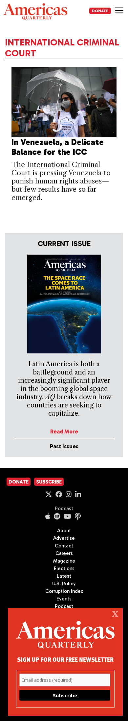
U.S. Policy (64, 584)
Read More (64, 431)
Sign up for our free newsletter (65, 659)
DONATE (100, 11)
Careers (64, 553)
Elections (64, 568)
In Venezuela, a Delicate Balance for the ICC (57, 147)
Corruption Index (64, 591)
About (64, 531)
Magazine (64, 561)
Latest (64, 576)
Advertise (64, 538)
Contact (64, 546)
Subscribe (49, 482)
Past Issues (64, 446)
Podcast (64, 509)
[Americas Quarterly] (35, 11)
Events (64, 599)
